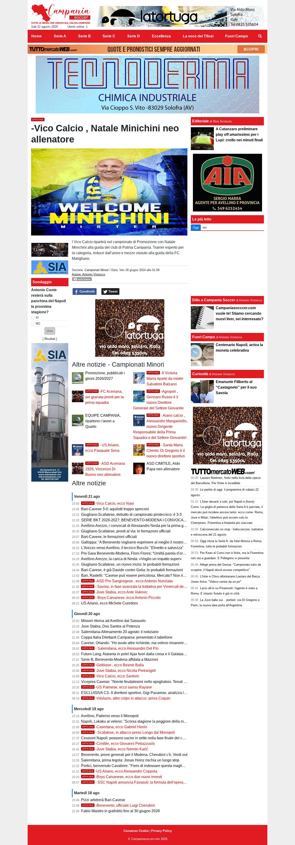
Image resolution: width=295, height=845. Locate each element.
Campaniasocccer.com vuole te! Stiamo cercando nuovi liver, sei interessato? (239, 313)
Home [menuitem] (36, 36)
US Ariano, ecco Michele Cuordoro (109, 603)
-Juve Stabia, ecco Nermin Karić (115, 749)
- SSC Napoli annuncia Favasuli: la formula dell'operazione (137, 782)
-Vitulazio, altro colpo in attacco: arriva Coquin (126, 698)
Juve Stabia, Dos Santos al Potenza (110, 626)
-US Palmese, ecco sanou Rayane (117, 687)
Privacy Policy (161, 831)
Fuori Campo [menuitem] (236, 36)
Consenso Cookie (136, 831)
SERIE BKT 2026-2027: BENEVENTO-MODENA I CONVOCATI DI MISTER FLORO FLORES (158, 520)
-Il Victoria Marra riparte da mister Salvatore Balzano (165, 378)
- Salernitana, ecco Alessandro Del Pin (120, 648)
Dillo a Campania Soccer (213, 300)
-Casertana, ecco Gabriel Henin (114, 727)
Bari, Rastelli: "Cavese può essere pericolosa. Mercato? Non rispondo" (139, 575)
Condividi (87, 291)
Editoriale (200, 121)
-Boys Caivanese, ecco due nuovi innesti (122, 777)
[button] (49, 331)
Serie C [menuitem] (109, 36)
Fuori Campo (203, 337)
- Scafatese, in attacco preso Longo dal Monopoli (128, 732)
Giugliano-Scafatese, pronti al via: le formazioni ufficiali (126, 531)
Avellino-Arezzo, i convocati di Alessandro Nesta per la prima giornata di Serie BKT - (150, 526)
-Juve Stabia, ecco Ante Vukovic (115, 592)
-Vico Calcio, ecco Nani (108, 503)
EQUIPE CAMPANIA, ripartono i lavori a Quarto (103, 421)
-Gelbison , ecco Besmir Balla (113, 665)
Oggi (196, 227)
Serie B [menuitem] (84, 36)
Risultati (49, 339)
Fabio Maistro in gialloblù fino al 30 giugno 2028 (120, 811)
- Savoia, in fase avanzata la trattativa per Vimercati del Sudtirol (140, 586)
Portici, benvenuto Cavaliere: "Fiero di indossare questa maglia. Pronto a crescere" (148, 766)
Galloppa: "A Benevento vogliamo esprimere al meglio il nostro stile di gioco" (143, 542)
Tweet (112, 291)
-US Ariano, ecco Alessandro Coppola (119, 771)
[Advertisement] (227, 263)
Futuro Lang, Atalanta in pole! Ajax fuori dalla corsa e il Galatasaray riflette (141, 654)
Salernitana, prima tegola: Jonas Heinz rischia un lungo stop (130, 760)
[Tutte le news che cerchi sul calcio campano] (60, 14)
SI (37, 317)
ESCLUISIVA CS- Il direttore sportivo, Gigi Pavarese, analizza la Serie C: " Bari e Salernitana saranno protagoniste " (176, 693)
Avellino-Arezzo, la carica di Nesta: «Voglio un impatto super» (131, 559)
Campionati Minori (97, 270)
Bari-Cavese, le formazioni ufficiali (109, 537)
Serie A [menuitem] (60, 36)
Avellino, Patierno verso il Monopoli (110, 716)
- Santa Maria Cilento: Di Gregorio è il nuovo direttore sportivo (166, 450)
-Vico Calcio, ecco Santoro (110, 676)
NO (38, 323)
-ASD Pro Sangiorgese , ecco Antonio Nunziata (127, 581)
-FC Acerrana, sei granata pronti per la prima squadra (104, 396)
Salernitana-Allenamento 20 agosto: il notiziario (120, 632)
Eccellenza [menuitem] (161, 36)
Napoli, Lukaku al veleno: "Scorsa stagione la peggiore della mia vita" (138, 721)
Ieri (205, 227)
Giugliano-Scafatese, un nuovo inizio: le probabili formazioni (130, 564)
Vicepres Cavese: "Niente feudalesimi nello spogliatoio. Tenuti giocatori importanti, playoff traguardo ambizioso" (172, 682)
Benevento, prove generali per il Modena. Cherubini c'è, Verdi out (134, 755)
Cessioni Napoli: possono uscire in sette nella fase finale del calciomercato (142, 738)
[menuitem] (260, 36)
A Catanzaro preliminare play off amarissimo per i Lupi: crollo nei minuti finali (239, 134)
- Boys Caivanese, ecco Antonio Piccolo (121, 598)
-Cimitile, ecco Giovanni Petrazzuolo (118, 743)
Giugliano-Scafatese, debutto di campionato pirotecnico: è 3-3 (131, 514)
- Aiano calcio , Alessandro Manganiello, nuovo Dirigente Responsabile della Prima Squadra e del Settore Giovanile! (160, 426)
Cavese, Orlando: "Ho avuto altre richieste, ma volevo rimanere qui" (136, 643)
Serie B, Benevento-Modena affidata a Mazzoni (119, 659)
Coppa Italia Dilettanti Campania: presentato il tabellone (126, 637)
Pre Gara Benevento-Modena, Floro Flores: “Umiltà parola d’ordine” (136, 553)
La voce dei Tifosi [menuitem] (198, 36)
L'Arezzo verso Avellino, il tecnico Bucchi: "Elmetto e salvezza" (132, 548)
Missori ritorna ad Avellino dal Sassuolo (113, 621)
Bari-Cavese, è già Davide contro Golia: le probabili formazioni (132, 570)
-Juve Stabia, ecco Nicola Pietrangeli (119, 671)
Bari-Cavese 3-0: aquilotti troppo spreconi (115, 509)
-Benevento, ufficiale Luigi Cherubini (118, 805)
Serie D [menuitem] (133, 36)
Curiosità (200, 374)
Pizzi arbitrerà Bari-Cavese (103, 800)
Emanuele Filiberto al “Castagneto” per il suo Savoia (236, 387)
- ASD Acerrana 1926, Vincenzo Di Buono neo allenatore (105, 469)
